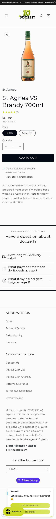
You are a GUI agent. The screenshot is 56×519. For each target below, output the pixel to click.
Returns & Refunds (17, 384)
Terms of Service (15, 328)
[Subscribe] (46, 469)
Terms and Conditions (19, 391)
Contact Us (12, 362)
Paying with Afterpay (18, 376)
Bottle (10, 133)
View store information (19, 176)
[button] (6, 15)
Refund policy (14, 335)
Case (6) (27, 133)
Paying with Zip (15, 370)
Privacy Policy (14, 398)
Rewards (11, 342)
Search (10, 321)
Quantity (7, 140)
